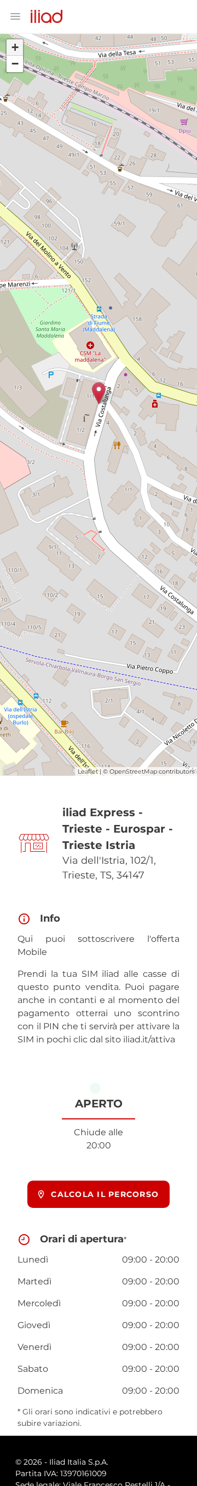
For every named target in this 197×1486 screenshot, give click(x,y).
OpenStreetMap (133, 771)
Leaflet (88, 771)
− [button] (15, 63)
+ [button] (15, 47)
